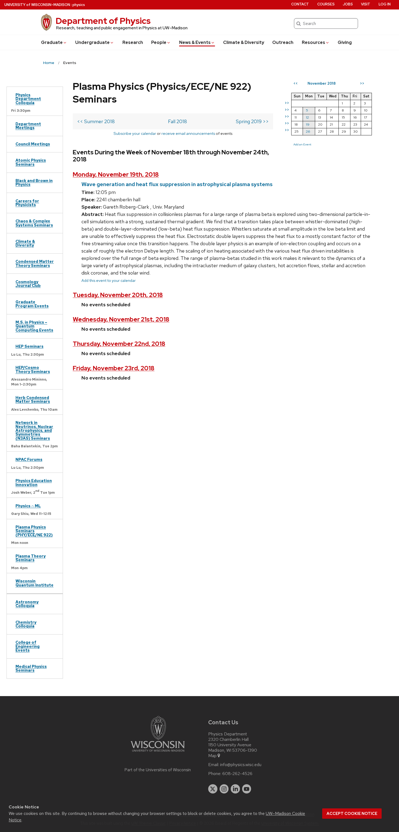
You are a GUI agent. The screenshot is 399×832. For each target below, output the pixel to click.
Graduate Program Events (32, 303)
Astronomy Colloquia (27, 603)
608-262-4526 (237, 773)
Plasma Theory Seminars (30, 557)
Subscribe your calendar (134, 133)
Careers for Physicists (27, 202)
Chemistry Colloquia (25, 624)
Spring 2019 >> (252, 121)
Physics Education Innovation (33, 482)
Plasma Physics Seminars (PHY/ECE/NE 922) (34, 530)
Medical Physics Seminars (31, 668)
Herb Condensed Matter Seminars (32, 399)
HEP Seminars (29, 346)
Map (212, 755)
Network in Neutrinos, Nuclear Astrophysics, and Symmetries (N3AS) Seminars (34, 430)
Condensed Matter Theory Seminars (34, 263)
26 (308, 131)
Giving (345, 42)
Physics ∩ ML (28, 505)
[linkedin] (235, 788)
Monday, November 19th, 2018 (116, 174)
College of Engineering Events (27, 646)
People (158, 42)
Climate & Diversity (243, 42)
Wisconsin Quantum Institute (34, 582)
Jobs (348, 4)
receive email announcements (188, 133)
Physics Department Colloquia (28, 98)
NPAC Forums (28, 459)
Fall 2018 (177, 121)
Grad (52, 42)
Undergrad (92, 42)
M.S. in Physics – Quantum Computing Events (34, 326)
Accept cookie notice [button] (352, 813)
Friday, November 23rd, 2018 (113, 368)
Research (132, 42)
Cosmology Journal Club (28, 283)
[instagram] (224, 788)
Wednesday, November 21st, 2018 (121, 319)
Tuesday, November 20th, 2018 (118, 295)
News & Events (195, 42)
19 (307, 124)
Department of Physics (103, 21)
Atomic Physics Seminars (30, 162)
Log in (385, 4)
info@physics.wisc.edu (240, 764)
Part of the (158, 770)
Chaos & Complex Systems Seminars (34, 222)
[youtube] (246, 788)
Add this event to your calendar (108, 280)
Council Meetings (32, 143)
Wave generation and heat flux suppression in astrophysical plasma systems (177, 184)
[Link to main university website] (158, 753)
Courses (326, 4)
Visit (365, 4)
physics (78, 4)
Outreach (282, 42)
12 (307, 117)
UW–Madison (37, 4)
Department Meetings (28, 125)
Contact (300, 4)
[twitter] (212, 788)
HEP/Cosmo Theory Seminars (32, 369)
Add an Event (302, 144)
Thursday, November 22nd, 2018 (119, 344)
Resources (313, 42)
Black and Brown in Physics (34, 182)
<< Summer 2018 (96, 121)
